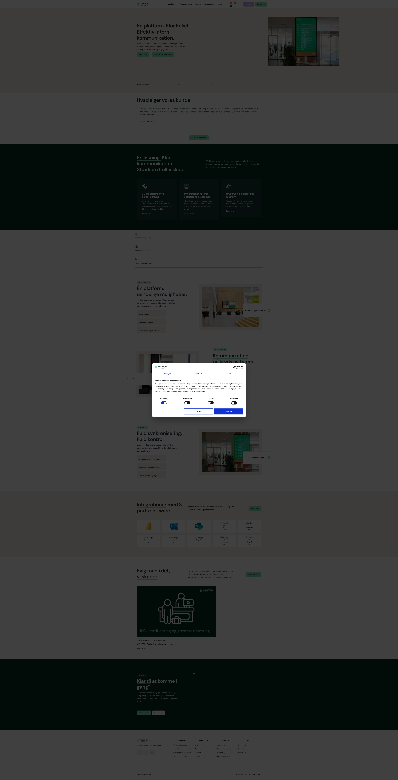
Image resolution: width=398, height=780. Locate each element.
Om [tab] (230, 374)
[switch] (187, 402)
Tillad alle (228, 411)
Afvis (199, 411)
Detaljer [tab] (199, 374)
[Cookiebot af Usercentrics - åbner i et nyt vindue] (234, 367)
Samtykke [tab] (168, 374)
